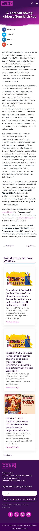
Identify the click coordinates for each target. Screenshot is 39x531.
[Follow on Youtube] (28, 514)
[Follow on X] (16, 514)
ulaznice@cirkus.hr (26, 218)
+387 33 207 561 (14, 478)
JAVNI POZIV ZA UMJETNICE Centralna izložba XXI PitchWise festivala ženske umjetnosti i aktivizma (17, 424)
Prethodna (8, 455)
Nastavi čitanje (12, 322)
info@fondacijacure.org (16, 481)
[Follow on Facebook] (10, 514)
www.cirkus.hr (7, 212)
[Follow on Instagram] (22, 514)
